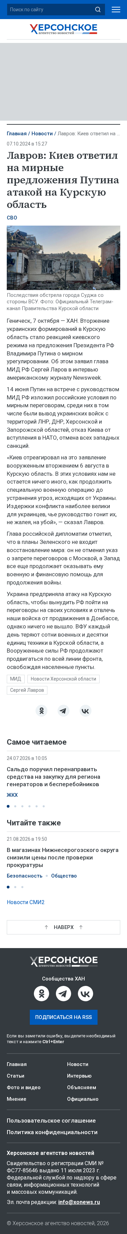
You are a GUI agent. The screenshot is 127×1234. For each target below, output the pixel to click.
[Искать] (98, 9)
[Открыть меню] (116, 10)
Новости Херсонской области (63, 679)
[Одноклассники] (41, 711)
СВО (12, 218)
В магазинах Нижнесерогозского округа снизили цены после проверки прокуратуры (63, 857)
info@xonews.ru (79, 1202)
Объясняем (81, 1087)
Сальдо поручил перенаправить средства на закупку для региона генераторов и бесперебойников (53, 777)
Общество (64, 876)
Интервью (79, 1076)
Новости (42, 134)
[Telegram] (63, 711)
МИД (15, 679)
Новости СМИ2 (26, 902)
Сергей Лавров (27, 690)
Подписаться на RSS (63, 1017)
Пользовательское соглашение (51, 1120)
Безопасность (24, 876)
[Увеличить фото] (63, 257)
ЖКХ (12, 795)
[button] (8, 806)
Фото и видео (24, 1087)
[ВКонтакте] (85, 711)
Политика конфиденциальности (52, 1132)
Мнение (16, 1099)
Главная (17, 134)
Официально (83, 1099)
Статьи (15, 1076)
